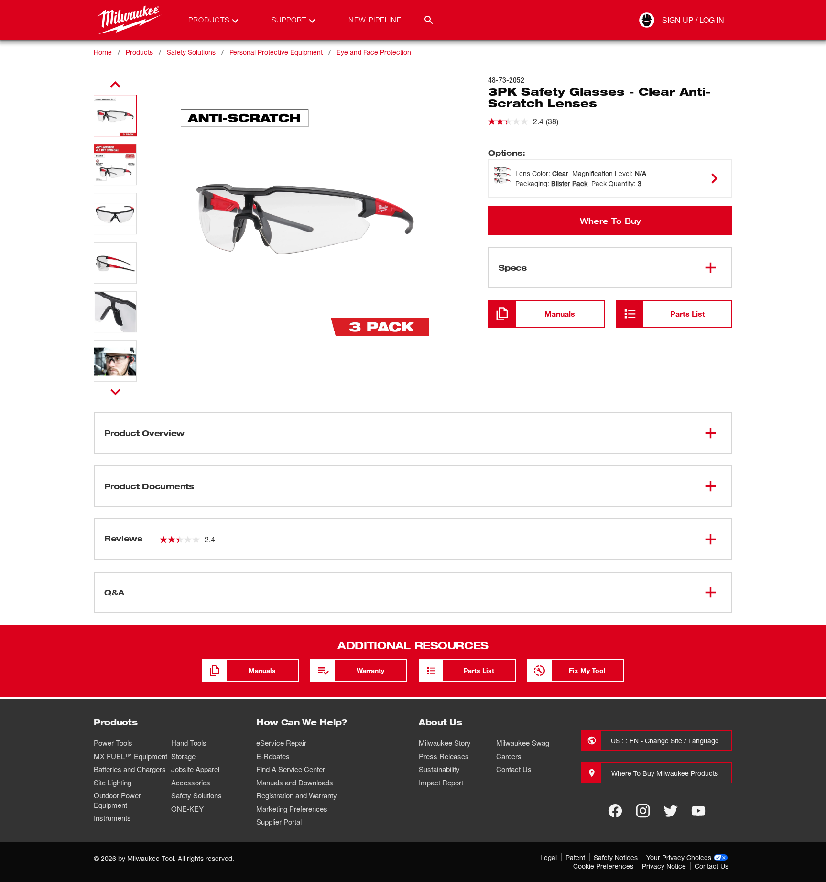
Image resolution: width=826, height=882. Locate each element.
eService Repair (281, 743)
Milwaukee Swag (522, 743)
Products (139, 52)
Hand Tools (188, 743)
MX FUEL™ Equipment (130, 756)
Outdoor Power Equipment (117, 800)
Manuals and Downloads (294, 782)
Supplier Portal (279, 822)
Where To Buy (610, 220)
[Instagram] (643, 811)
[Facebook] (615, 811)
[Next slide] (115, 392)
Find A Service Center (290, 769)
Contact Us (514, 769)
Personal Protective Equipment (276, 52)
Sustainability (439, 769)
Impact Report (441, 782)
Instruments (112, 818)
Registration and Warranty (296, 795)
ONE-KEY (187, 809)
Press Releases (444, 756)
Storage (183, 756)
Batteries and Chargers (130, 769)
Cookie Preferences (603, 866)
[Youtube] (698, 811)
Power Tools (113, 743)
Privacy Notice (664, 866)
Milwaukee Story (445, 743)
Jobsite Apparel (195, 769)
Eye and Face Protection (374, 52)
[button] (115, 115)
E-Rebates (273, 756)
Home (103, 52)
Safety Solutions (191, 52)
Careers (509, 756)
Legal (548, 857)
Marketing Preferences (291, 809)
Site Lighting (112, 782)
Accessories (190, 782)
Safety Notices (616, 857)
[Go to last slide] (115, 85)
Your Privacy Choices (678, 857)
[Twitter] (671, 811)
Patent (575, 857)
